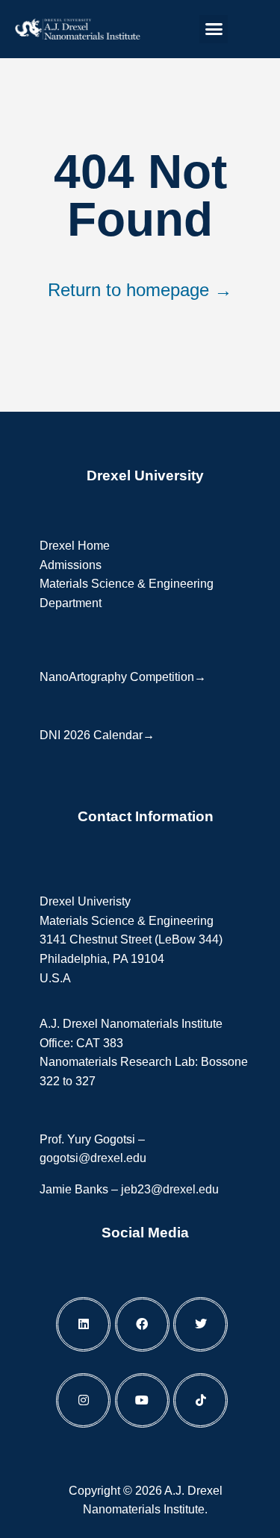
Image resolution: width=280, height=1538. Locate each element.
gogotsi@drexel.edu (93, 1158)
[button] (213, 29)
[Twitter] (200, 1324)
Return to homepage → (140, 290)
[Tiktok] (200, 1400)
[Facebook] (142, 1324)
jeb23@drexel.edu (170, 1189)
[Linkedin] (83, 1324)
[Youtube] (142, 1400)
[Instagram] (83, 1400)
